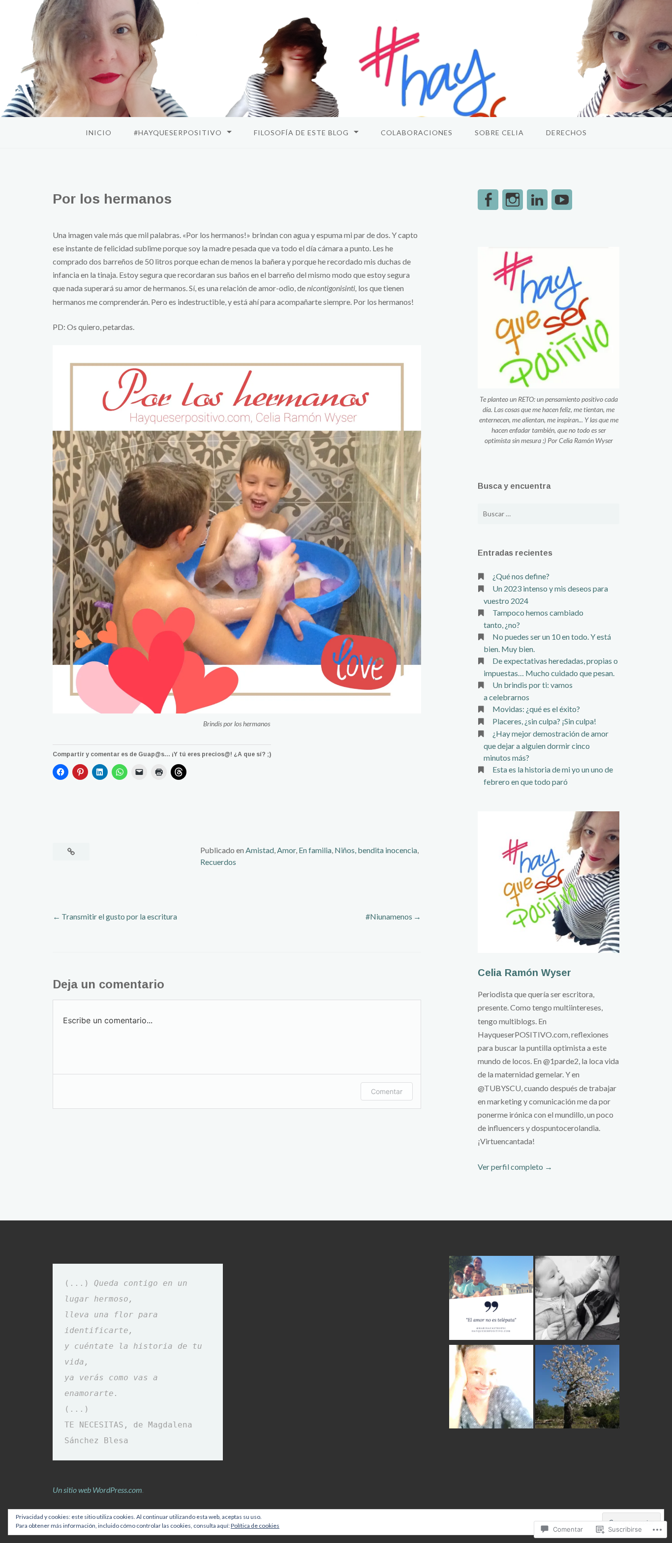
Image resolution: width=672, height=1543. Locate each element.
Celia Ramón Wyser (524, 972)
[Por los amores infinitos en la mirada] (577, 1299)
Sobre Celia (499, 132)
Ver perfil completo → (515, 1166)
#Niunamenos (389, 916)
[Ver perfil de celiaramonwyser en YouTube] (561, 200)
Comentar (386, 1091)
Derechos (566, 132)
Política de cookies (255, 1525)
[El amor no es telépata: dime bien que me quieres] (491, 1299)
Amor (286, 850)
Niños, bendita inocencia (376, 850)
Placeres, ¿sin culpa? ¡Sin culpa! (544, 721)
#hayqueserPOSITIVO (178, 132)
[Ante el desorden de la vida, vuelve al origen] (577, 1388)
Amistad (259, 850)
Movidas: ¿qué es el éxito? (536, 708)
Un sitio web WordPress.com (97, 1489)
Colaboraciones (417, 132)
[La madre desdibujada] (491, 1388)
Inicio (99, 132)
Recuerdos (218, 861)
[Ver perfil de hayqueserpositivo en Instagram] (512, 200)
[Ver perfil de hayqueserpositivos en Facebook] (488, 200)
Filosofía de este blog (301, 132)
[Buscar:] (548, 514)
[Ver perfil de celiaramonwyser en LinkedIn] (537, 200)
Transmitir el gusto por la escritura (120, 916)
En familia (315, 850)
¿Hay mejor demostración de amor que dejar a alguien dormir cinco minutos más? (546, 745)
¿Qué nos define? (521, 576)
